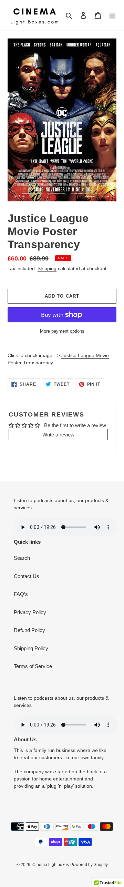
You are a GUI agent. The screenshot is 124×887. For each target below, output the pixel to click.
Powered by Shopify (89, 864)
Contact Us (26, 576)
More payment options (62, 331)
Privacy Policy (30, 612)
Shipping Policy (31, 648)
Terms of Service (33, 666)
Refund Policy (29, 630)
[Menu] (112, 15)
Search (22, 558)
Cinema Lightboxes (50, 864)
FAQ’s (21, 594)
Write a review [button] (58, 434)
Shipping (47, 268)
